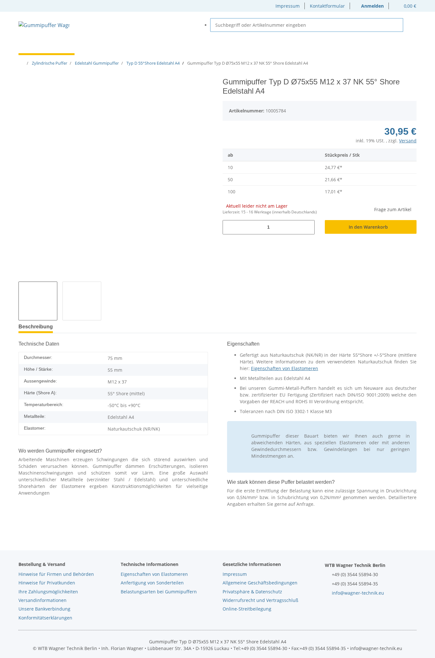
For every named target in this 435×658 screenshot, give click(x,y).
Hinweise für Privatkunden (46, 583)
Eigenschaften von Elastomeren (284, 368)
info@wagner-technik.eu (358, 593)
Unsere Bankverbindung (44, 609)
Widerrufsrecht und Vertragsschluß (260, 600)
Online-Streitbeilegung (247, 609)
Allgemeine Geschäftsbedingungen (260, 583)
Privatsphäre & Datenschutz (252, 592)
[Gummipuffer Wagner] (43, 25)
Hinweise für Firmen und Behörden (56, 574)
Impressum (287, 6)
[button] (369, 6)
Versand (408, 141)
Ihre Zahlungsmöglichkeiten (48, 592)
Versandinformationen (42, 600)
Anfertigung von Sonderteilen (152, 583)
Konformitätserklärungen (45, 618)
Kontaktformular (327, 6)
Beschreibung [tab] (35, 326)
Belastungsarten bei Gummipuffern (159, 592)
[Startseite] (22, 63)
